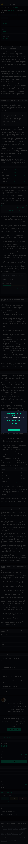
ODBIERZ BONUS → (14, 430)
